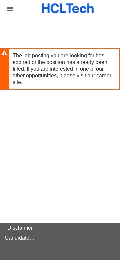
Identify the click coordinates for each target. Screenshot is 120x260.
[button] (10, 9)
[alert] (60, 69)
